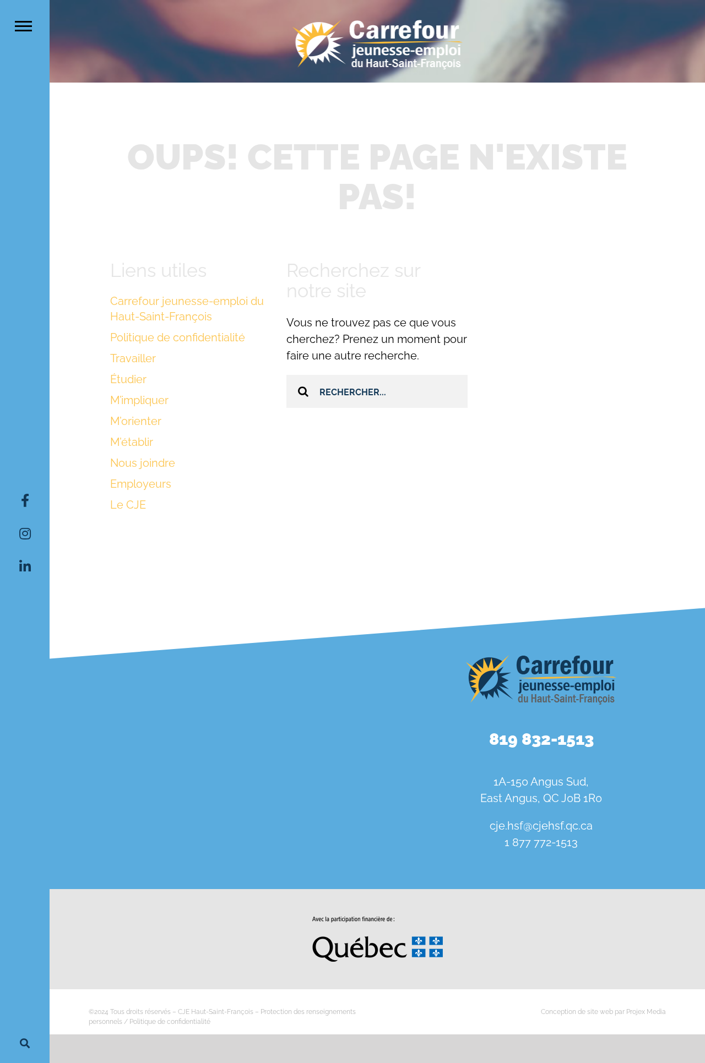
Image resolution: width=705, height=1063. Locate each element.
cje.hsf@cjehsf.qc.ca (541, 825)
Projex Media (646, 1012)
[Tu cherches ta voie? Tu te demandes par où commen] (324, 787)
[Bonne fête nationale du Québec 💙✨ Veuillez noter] (102, 723)
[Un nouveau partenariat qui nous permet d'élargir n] (102, 787)
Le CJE (128, 504)
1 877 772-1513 (541, 842)
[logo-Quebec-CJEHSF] (377, 920)
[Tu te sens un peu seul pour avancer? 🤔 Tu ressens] (214, 787)
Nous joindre (142, 463)
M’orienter (135, 421)
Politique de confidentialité (177, 337)
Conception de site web (577, 1012)
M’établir (131, 442)
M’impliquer (139, 400)
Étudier (128, 379)
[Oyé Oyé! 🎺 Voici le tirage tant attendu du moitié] (324, 723)
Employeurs (140, 483)
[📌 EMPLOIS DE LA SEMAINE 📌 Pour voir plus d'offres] (214, 723)
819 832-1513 (541, 739)
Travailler (133, 358)
